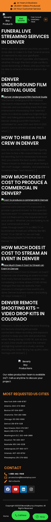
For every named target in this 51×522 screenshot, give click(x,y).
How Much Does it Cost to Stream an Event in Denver (24, 253)
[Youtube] (15, 489)
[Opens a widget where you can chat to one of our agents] (40, 517)
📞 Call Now (20, 515)
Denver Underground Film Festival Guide (24, 84)
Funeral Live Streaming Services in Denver (25, 36)
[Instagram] (31, 489)
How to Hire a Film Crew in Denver (23, 140)
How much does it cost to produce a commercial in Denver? (24, 185)
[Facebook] (7, 489)
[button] (45, 19)
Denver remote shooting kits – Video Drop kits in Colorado (22, 310)
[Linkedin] (23, 489)
